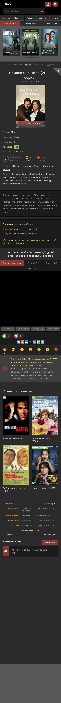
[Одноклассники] (22, 342)
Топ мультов (51, 23)
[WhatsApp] (38, 342)
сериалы (28, 65)
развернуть (49, 534)
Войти (48, 4)
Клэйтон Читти (35, 180)
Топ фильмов (10, 23)
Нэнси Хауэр (19, 166)
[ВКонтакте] (18, 342)
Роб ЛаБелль (19, 183)
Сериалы (43, 18)
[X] (30, 342)
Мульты (55, 18)
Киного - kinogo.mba (15, 65)
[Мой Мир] (26, 342)
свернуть (50, 503)
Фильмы (30, 18)
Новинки (18, 18)
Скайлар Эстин (37, 174)
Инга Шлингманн (37, 177)
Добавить (50, 542)
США (13, 132)
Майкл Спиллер (34, 166)
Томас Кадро (21, 180)
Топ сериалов (31, 23)
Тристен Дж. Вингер (18, 177)
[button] (23, 57)
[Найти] (41, 11)
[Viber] (34, 342)
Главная (6, 18)
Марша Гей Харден (20, 174)
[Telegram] (42, 342)
